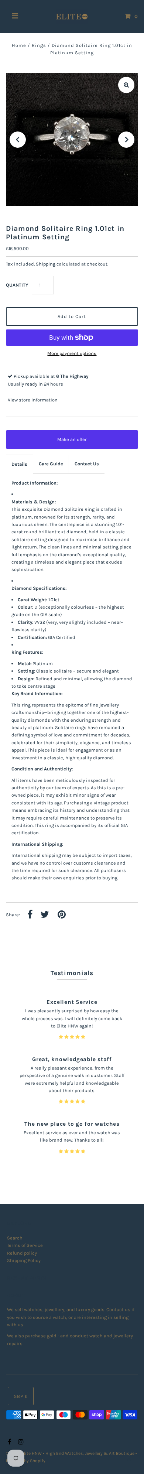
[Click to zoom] (126, 85)
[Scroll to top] (129, 1459)
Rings (39, 45)
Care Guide (51, 463)
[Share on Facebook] (30, 915)
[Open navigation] (15, 16)
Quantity (17, 285)
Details (19, 464)
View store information (33, 400)
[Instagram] (19, 1442)
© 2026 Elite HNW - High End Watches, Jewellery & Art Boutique (71, 1453)
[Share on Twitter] (44, 915)
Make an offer (77, 443)
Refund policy (22, 1253)
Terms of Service (25, 1245)
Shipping (45, 264)
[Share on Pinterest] (62, 915)
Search (15, 1238)
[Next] (126, 139)
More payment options (71, 353)
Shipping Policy (24, 1260)
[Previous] (18, 139)
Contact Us (87, 463)
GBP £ (21, 1396)
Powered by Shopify (25, 1460)
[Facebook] (8, 1442)
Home (19, 45)
